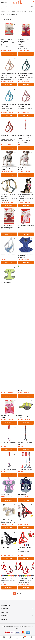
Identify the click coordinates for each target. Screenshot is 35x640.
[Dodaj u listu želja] (14, 24)
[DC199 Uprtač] (26, 511)
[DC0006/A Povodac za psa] (26, 433)
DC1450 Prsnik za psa (7, 282)
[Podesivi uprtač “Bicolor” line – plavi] (9, 95)
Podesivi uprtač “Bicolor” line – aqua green (25, 74)
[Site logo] (17, 2)
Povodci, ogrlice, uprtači (19, 11)
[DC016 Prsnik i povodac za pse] (26, 216)
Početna (3, 11)
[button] (9, 234)
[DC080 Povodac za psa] (26, 460)
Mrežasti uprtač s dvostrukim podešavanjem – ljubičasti (23, 42)
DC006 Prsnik (5, 495)
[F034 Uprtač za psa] (9, 569)
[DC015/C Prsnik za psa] (9, 245)
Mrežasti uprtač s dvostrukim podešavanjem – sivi (7, 41)
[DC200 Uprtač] (9, 538)
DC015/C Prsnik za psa (8, 254)
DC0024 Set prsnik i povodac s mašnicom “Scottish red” (7, 227)
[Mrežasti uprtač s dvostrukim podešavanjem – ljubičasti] (26, 30)
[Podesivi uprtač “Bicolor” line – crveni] (9, 126)
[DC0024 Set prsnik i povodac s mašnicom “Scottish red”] (9, 216)
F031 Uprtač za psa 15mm (25, 578)
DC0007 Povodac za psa (8, 442)
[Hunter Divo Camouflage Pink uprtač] (26, 185)
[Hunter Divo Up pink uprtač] (26, 158)
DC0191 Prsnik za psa (7, 520)
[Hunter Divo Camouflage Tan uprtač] (9, 185)
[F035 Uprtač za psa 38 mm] (26, 538)
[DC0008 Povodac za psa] (9, 460)
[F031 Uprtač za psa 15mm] (26, 569)
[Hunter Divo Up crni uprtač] (9, 158)
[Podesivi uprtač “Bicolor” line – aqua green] (26, 64)
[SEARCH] (32, 7)
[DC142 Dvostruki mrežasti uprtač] (26, 326)
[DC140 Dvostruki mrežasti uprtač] (9, 407)
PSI (9, 11)
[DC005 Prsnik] (26, 485)
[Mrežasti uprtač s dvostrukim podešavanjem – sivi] (9, 30)
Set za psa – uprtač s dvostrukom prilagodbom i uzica (26, 137)
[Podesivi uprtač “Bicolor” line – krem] (9, 64)
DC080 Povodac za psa (25, 469)
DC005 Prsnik (22, 495)
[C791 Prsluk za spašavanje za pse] (26, 407)
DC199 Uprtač (22, 520)
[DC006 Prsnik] (9, 485)
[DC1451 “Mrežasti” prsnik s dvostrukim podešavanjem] (26, 245)
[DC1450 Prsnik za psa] (9, 273)
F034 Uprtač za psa (7, 578)
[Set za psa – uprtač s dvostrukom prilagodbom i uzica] (26, 126)
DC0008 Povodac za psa (8, 469)
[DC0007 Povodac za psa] (9, 433)
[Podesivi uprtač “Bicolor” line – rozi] (26, 95)
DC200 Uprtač (5, 547)
